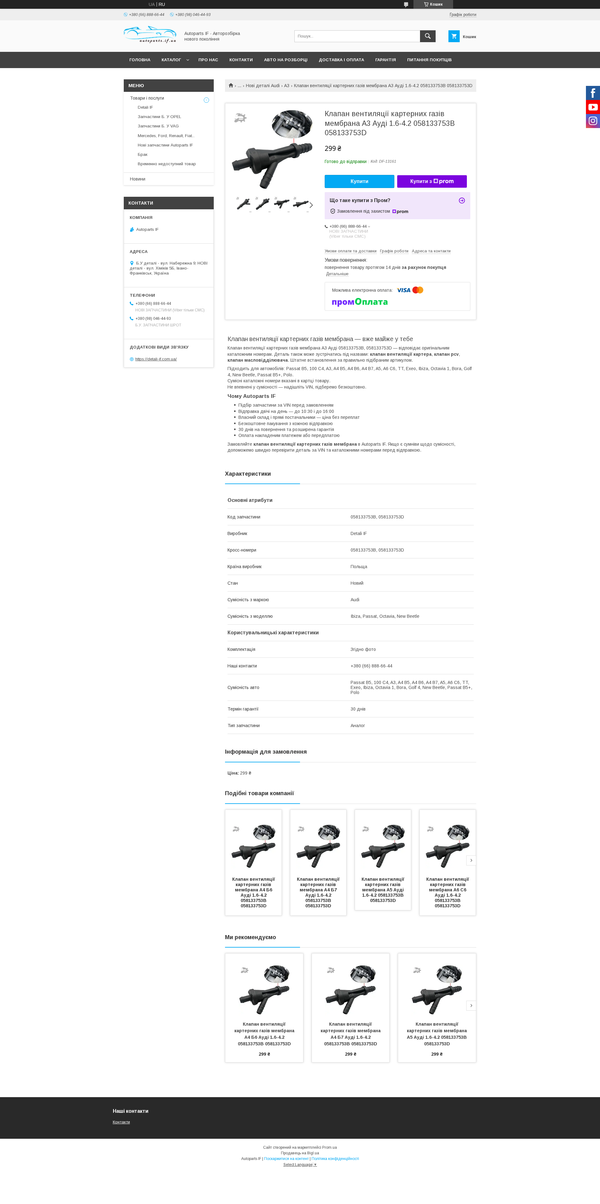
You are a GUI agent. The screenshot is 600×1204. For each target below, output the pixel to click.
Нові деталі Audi (263, 85)
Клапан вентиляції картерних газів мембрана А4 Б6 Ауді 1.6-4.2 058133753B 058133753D (254, 892)
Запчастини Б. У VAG (158, 126)
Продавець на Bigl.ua (300, 1153)
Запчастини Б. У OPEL (159, 116)
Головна (139, 59)
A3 (286, 85)
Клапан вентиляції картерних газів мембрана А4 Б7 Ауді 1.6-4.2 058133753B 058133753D (319, 892)
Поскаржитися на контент (286, 1159)
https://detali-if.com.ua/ (156, 359)
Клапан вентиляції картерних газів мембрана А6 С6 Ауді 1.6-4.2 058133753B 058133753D (448, 892)
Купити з (421, 181)
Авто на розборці (286, 59)
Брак (143, 154)
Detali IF (145, 107)
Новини (137, 178)
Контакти (241, 59)
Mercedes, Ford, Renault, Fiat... (166, 135)
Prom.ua (329, 1147)
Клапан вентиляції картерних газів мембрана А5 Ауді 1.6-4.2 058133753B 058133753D (384, 890)
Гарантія (385, 59)
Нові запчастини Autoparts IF (165, 145)
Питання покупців (429, 59)
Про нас (208, 59)
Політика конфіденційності (335, 1159)
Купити (359, 181)
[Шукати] (428, 36)
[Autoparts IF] (150, 43)
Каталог (171, 59)
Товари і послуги (147, 98)
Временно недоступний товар (167, 163)
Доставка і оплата (341, 59)
